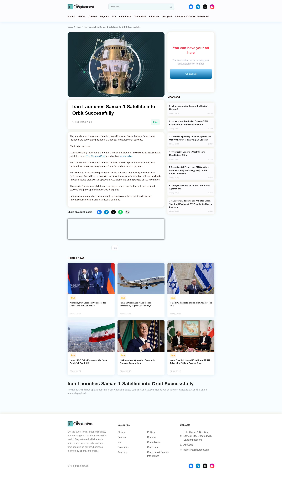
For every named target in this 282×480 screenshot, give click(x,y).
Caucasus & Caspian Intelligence (192, 16)
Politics (81, 16)
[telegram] (198, 6)
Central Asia (125, 16)
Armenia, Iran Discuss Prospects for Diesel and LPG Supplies (88, 304)
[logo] (81, 6)
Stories (71, 16)
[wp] (120, 212)
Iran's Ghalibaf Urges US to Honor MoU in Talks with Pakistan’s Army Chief (190, 361)
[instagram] (212, 6)
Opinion (93, 16)
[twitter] (205, 6)
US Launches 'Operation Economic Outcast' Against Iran (137, 361)
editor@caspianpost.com (196, 450)
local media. (125, 156)
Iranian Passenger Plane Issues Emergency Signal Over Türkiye (135, 304)
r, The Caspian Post (94, 156)
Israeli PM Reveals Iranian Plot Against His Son (191, 304)
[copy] (127, 212)
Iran (114, 16)
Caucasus (154, 16)
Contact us (191, 74)
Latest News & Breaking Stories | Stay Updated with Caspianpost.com (197, 436)
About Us (188, 445)
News (70, 27)
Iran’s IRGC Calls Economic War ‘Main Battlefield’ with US (89, 361)
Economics (140, 16)
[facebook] (191, 6)
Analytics (167, 16)
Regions (104, 16)
